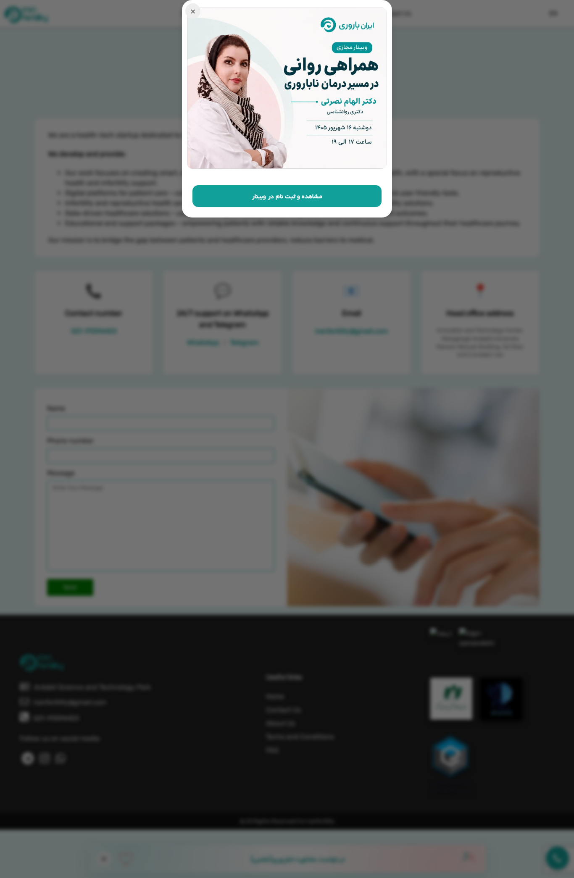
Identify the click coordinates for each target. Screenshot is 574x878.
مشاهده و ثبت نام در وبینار (287, 196)
